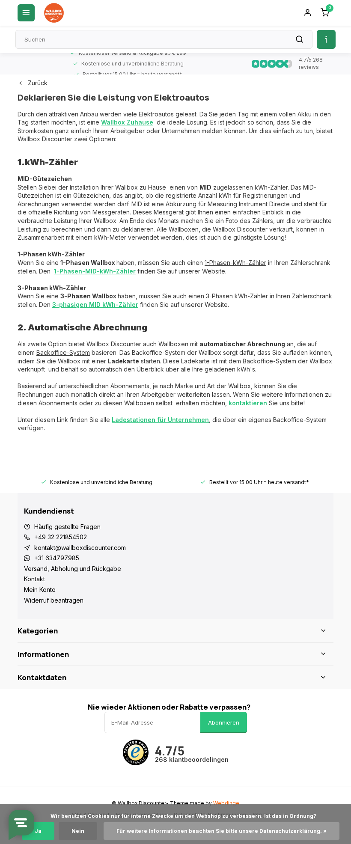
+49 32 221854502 (60, 537)
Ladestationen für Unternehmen (160, 419)
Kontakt (34, 578)
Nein (77, 831)
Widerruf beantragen (53, 600)
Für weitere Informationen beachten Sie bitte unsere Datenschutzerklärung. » (221, 831)
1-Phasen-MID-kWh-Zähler (95, 271)
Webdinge (226, 803)
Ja (38, 831)
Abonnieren (223, 722)
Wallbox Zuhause (127, 122)
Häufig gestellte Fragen (67, 526)
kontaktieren (248, 403)
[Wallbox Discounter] (54, 13)
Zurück (38, 82)
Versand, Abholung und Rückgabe (72, 568)
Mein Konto (40, 589)
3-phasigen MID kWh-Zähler (95, 304)
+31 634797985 (56, 558)
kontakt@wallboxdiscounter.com (80, 547)
